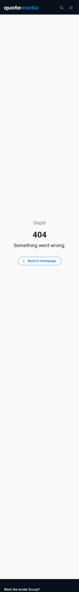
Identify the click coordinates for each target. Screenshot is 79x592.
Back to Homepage (42, 261)
